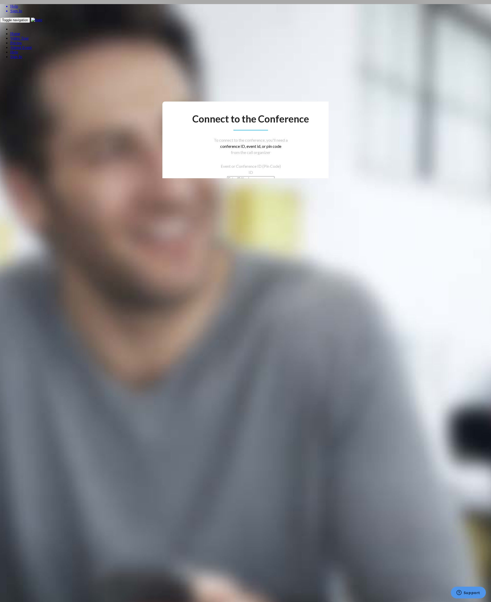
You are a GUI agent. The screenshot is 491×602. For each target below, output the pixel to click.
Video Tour (19, 38)
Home (15, 33)
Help (14, 52)
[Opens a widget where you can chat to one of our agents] (468, 593)
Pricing (16, 43)
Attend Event (21, 47)
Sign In (16, 56)
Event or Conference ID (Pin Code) (251, 166)
